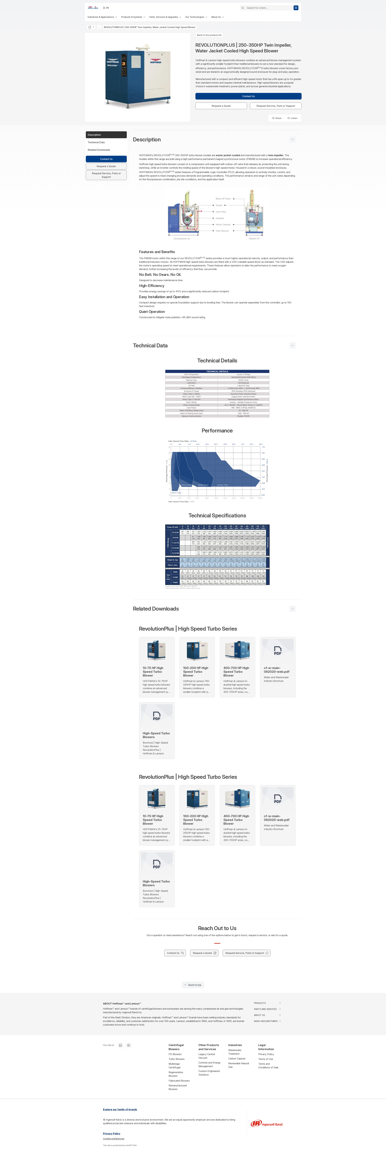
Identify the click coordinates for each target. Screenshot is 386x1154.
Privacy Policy (266, 1054)
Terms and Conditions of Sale (268, 1065)
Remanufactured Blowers (178, 1087)
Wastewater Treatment (234, 1052)
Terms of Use (265, 1058)
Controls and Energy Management (209, 1064)
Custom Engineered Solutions (209, 1073)
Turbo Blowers (177, 1058)
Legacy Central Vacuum (206, 1056)
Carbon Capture (236, 1058)
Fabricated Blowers (179, 1080)
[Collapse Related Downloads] (293, 609)
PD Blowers (175, 1054)
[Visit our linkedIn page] (120, 1045)
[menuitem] (103, 17)
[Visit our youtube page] (128, 1045)
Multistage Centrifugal (174, 1065)
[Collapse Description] (293, 139)
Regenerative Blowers (176, 1074)
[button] (217, 139)
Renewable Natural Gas (238, 1065)
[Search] (242, 8)
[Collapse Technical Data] (293, 345)
